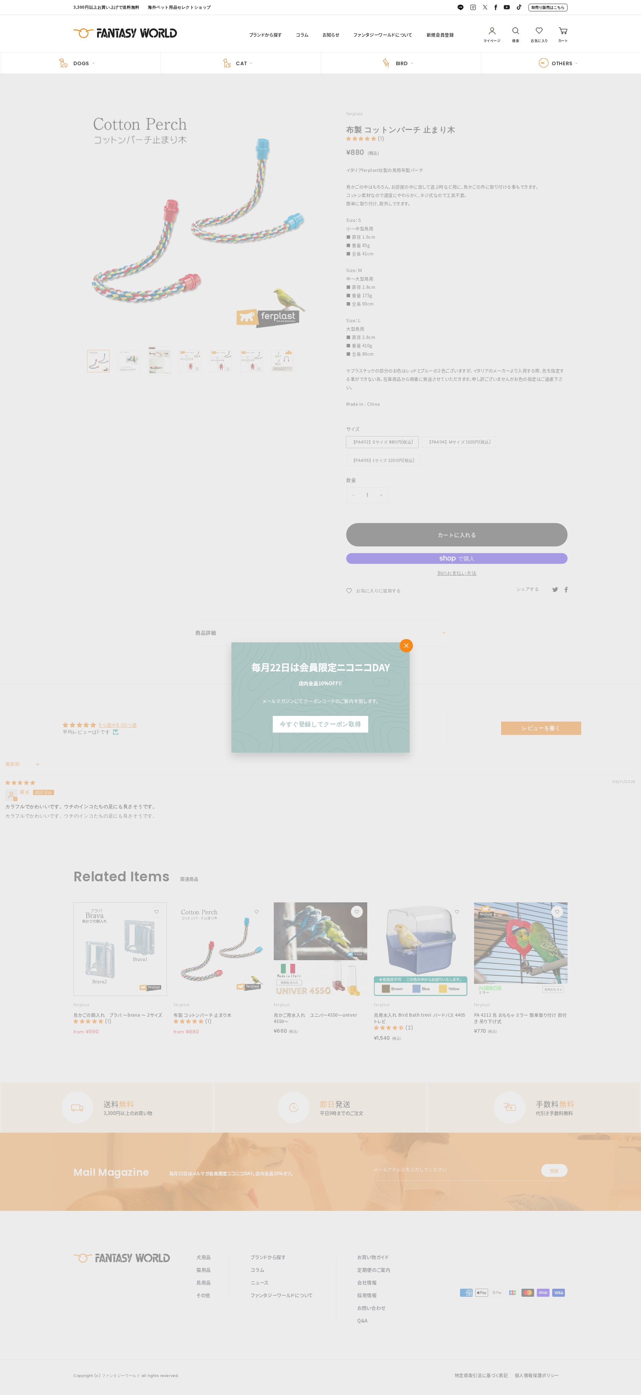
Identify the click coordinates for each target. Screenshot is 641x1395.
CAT (241, 63)
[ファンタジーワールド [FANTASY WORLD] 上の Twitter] (485, 7)
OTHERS (562, 63)
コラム (302, 35)
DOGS (81, 63)
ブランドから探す (265, 35)
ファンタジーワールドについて (383, 35)
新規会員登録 (440, 35)
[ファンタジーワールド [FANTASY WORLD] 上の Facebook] (495, 8)
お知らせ (331, 35)
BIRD (402, 63)
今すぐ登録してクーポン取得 (320, 724)
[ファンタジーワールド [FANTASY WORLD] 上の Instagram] (473, 8)
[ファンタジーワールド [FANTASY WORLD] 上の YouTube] (507, 7)
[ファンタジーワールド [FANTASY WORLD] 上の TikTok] (519, 7)
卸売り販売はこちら (548, 7)
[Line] (460, 7)
